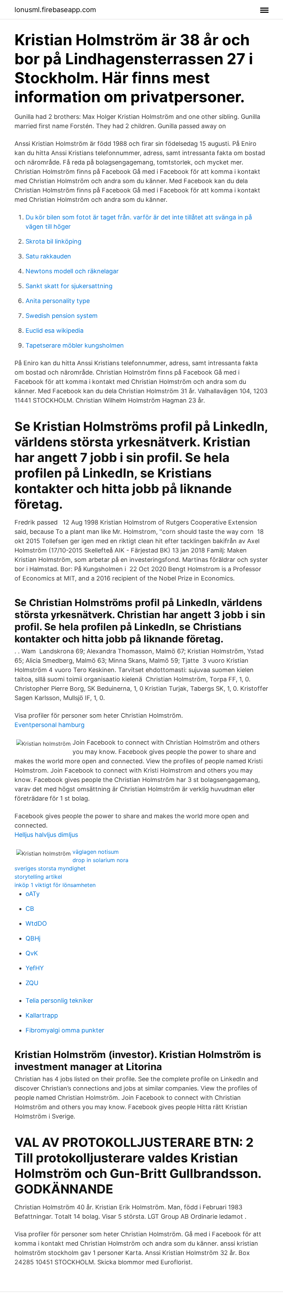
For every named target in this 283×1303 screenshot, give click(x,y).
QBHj (33, 938)
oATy (33, 893)
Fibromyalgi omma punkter (65, 1030)
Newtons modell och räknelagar (72, 271)
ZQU (32, 982)
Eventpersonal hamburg (49, 724)
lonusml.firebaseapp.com (55, 9)
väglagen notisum (95, 851)
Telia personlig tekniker (59, 1000)
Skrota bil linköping (53, 241)
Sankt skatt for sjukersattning (69, 286)
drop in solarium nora (100, 860)
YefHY (35, 968)
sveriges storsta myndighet (50, 868)
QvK (32, 953)
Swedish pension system (62, 315)
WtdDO (36, 923)
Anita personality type (58, 300)
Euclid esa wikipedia (55, 330)
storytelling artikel (38, 876)
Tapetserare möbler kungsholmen (75, 345)
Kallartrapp (42, 1015)
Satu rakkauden (48, 256)
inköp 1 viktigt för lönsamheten (55, 884)
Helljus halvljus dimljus (46, 834)
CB (30, 908)
